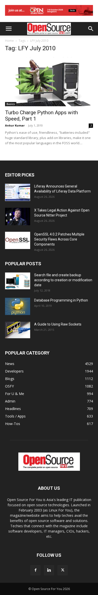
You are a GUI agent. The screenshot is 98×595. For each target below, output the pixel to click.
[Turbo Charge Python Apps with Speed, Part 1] (49, 81)
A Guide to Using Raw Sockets (57, 324)
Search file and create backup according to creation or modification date (63, 280)
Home (9, 40)
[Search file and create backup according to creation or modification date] (17, 280)
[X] (63, 570)
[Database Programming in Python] (17, 306)
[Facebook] (35, 570)
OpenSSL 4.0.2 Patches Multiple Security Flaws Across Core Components (59, 239)
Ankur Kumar (15, 125)
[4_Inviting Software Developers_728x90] (49, 16)
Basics (11, 104)
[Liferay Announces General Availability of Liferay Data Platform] (17, 192)
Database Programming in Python (61, 300)
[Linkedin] (49, 570)
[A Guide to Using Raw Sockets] (17, 330)
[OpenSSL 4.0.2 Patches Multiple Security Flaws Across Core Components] (17, 240)
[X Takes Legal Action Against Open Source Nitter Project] (17, 216)
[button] (9, 29)
